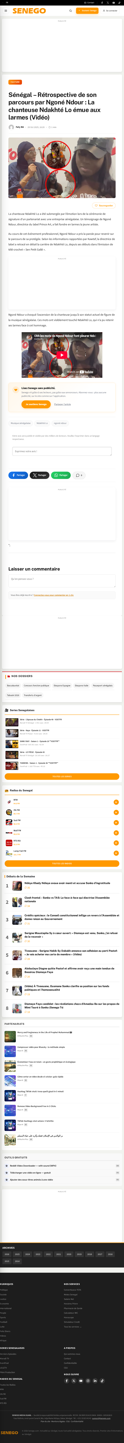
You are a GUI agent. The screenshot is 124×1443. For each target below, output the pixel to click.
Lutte (2, 1326)
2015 (7, 1261)
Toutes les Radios (8, 1384)
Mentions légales (58, 1421)
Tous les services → (73, 1326)
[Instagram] (88, 1381)
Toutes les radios (62, 863)
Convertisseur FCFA (72, 1289)
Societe (3, 1294)
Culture (15, 82)
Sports (3, 1317)
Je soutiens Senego (36, 404)
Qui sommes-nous (72, 1354)
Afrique (3, 1340)
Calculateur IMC (71, 1312)
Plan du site (45, 1421)
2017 (100, 1254)
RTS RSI (3, 1403)
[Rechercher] (70, 10)
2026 (7, 1254)
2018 (89, 1254)
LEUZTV (3, 1367)
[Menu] (6, 10)
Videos (3, 1335)
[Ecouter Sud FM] (116, 822)
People (3, 1312)
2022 (48, 1254)
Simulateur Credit (72, 1322)
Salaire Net (69, 1299)
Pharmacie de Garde (73, 1308)
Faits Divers (5, 1331)
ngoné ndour (60, 423)
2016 (110, 1254)
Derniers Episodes (8, 1354)
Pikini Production (7, 1372)
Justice (3, 1299)
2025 (17, 1254)
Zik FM (3, 1394)
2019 (79, 1254)
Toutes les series (62, 776)
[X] (74, 1381)
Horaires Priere (71, 1303)
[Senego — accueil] (29, 10)
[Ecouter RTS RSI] (116, 843)
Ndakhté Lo (42, 423)
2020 (69, 1254)
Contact (67, 1358)
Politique (4, 1289)
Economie (4, 1303)
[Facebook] (102, 3)
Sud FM (3, 1398)
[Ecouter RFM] (116, 802)
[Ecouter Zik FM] (116, 812)
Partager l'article (62, 404)
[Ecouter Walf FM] (116, 832)
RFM (2, 1389)
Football (3, 1322)
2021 (58, 1254)
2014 (17, 1261)
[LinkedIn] (95, 1381)
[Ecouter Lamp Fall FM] (116, 853)
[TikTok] (119, 3)
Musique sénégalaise (21, 423)
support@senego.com (101, 1418)
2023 (38, 1254)
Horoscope (69, 1317)
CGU (66, 1367)
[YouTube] (114, 3)
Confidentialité (77, 1421)
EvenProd (4, 1363)
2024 (27, 1254)
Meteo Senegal (70, 1294)
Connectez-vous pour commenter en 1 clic (54, 595)
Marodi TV (4, 1358)
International (5, 1308)
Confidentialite (70, 1363)
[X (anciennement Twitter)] (108, 3)
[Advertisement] (62, 47)
